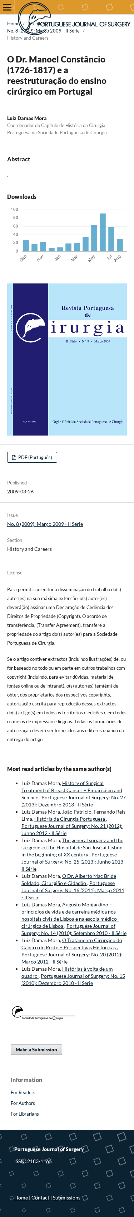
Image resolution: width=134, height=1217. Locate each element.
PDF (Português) (34, 457)
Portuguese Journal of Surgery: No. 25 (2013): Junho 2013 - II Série (73, 861)
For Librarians (25, 1114)
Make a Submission (36, 1049)
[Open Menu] (7, 7)
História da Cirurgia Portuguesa (70, 819)
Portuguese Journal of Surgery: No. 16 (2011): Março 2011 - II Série (72, 890)
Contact (40, 1198)
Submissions (66, 1198)
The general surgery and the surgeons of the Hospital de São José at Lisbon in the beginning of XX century (72, 847)
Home (13, 23)
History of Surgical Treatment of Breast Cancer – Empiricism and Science (71, 790)
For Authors (23, 1103)
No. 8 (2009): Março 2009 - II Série (43, 31)
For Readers (23, 1092)
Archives (37, 23)
